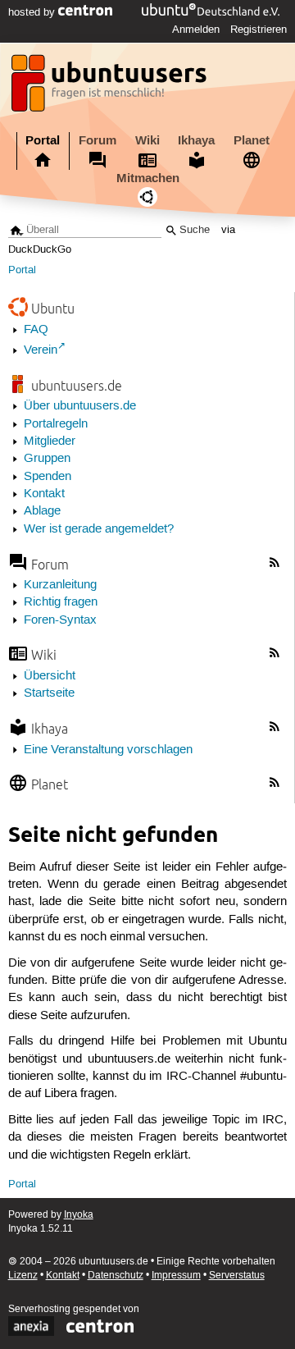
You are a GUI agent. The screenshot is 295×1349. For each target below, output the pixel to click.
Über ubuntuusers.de (80, 406)
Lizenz (23, 1275)
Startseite (49, 693)
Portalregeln (56, 424)
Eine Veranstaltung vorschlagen (108, 750)
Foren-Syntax (60, 620)
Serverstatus (237, 1275)
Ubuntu (53, 308)
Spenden (47, 476)
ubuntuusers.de (76, 385)
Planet (252, 140)
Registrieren (258, 29)
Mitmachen (147, 178)
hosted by (33, 12)
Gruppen (47, 458)
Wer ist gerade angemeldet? (99, 529)
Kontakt (44, 494)
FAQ (36, 329)
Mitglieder (49, 441)
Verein (40, 350)
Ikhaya (196, 140)
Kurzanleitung (60, 585)
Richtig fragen (61, 602)
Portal (42, 140)
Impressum (176, 1275)
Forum (97, 140)
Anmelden (196, 29)
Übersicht (49, 676)
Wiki (147, 140)
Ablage (42, 511)
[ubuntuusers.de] (110, 88)
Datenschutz (115, 1275)
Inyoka (78, 1215)
